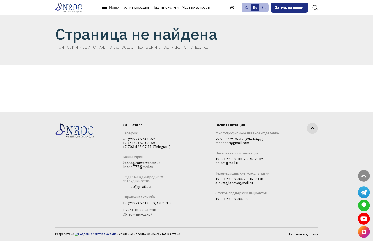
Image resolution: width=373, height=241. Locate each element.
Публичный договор (303, 234)
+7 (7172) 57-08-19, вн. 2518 (147, 203)
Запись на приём (289, 7)
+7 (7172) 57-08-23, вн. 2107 (239, 159)
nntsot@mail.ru (227, 163)
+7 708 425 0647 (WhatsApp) (239, 139)
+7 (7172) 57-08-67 (139, 139)
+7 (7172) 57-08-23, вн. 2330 (239, 179)
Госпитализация (136, 7)
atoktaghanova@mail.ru (234, 183)
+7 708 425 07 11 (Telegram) (146, 147)
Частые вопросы (196, 7)
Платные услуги (166, 7)
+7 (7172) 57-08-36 (231, 199)
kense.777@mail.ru (138, 167)
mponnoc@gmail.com (232, 143)
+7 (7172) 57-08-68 (139, 143)
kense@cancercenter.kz (141, 163)
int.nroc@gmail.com (138, 187)
